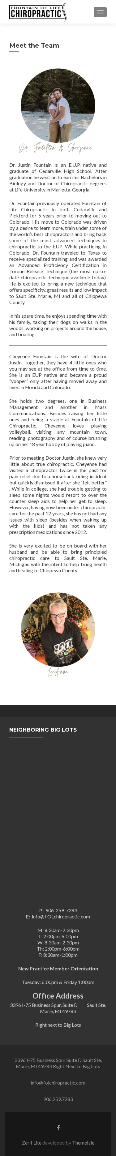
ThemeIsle (83, 1142)
